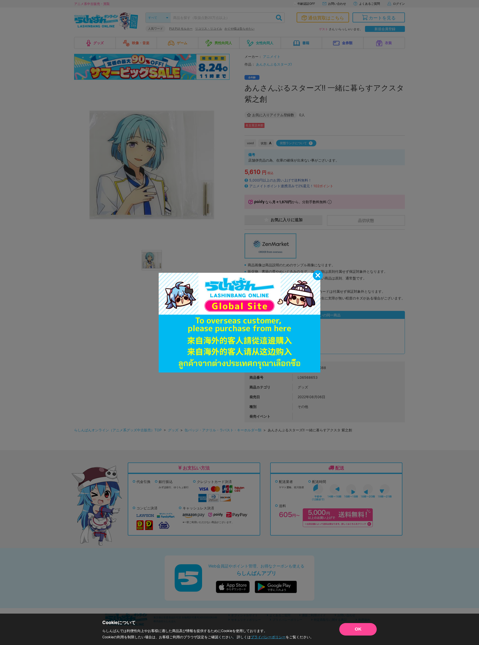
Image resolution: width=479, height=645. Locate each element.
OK (358, 629)
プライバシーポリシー (268, 637)
